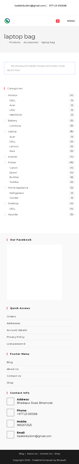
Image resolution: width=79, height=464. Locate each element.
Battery (12, 120)
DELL (13, 100)
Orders (11, 316)
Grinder (14, 197)
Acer (12, 105)
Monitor (12, 95)
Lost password (16, 343)
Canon (13, 167)
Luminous (15, 125)
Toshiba (14, 181)
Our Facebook (21, 239)
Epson (13, 172)
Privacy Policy (16, 336)
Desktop (13, 203)
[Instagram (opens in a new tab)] (44, 9)
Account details (17, 330)
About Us (13, 369)
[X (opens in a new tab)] (35, 9)
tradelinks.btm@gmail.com (34, 436)
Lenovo (14, 146)
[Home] (5, 42)
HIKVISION (16, 114)
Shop (10, 382)
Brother (14, 177)
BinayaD (61, 460)
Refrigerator (17, 193)
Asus (12, 150)
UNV (12, 109)
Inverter (12, 156)
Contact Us (14, 375)
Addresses (13, 323)
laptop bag (48, 42)
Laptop (12, 131)
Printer (12, 162)
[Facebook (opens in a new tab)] (40, 9)
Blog (10, 362)
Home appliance (18, 187)
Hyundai (13, 214)
